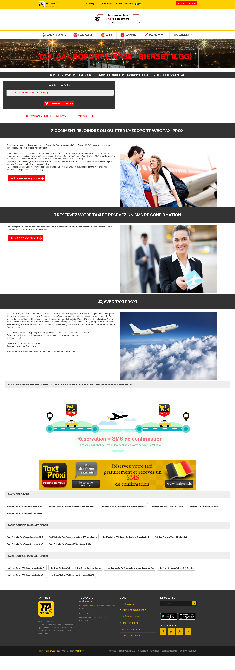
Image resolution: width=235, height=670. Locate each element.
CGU (59, 651)
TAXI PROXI (79, 651)
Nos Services (181, 34)
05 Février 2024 (87, 601)
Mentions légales (46, 651)
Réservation (85, 34)
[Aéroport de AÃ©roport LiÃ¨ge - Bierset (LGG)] (59, 92)
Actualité (128, 603)
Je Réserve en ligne (25, 177)
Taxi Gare (130, 34)
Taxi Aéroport (157, 34)
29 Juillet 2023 (86, 613)
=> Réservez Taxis (187, 3)
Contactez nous (131, 635)
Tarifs (108, 34)
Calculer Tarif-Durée (134, 610)
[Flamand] (139, 3)
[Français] (136, 3)
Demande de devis (24, 237)
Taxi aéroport (130, 623)
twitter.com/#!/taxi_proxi (27, 346)
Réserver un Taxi (132, 616)
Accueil (112, 651)
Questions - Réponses (148, 651)
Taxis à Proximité (56, 34)
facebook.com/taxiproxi (29, 343)
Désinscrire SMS (131, 629)
